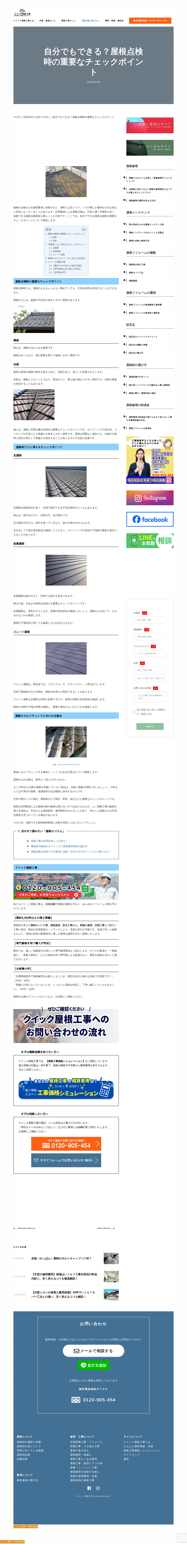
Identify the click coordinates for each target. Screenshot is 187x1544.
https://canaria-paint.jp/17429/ (69, 764)
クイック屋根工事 (56, 262)
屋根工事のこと (68, 20)
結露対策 (22, 1459)
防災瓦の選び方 (136, 353)
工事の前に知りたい (90, 20)
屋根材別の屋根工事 (82, 1480)
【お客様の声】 (60, 272)
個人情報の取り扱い (146, 709)
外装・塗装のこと (47, 20)
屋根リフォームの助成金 (140, 428)
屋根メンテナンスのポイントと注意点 (146, 232)
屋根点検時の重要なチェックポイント (66, 233)
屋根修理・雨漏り (81, 1454)
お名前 (139, 612)
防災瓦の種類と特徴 (138, 345)
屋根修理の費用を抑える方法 (142, 200)
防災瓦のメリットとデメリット (143, 336)
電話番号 (141, 629)
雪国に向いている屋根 (30, 1450)
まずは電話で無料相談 (25, 1526)
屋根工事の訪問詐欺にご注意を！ (49, 841)
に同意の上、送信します (151, 712)
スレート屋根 (59, 254)
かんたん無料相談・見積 (138, 1446)
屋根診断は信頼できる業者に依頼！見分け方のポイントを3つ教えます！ (71, 851)
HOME (17, 117)
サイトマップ (132, 1454)
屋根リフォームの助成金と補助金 (144, 313)
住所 (138, 663)
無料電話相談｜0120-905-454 (150, 20)
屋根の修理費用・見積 (83, 1476)
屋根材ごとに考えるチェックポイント (66, 244)
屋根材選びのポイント (139, 377)
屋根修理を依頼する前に (36, 117)
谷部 (55, 240)
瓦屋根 (56, 248)
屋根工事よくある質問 (83, 1459)
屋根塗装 (133, 280)
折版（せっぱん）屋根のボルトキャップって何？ (61, 1258)
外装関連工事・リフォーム (86, 1442)
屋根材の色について (29, 1446)
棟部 (55, 237)
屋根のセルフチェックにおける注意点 (66, 258)
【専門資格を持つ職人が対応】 (67, 269)
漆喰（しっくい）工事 (83, 1467)
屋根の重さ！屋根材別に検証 (142, 393)
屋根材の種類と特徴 (29, 1442)
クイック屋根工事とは (23, 20)
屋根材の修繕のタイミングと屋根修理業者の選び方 (59, 846)
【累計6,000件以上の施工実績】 (68, 265)
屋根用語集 (23, 1454)
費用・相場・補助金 (114, 20)
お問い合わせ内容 (145, 688)
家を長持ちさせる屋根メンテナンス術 (146, 224)
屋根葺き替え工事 (137, 264)
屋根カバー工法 (136, 272)
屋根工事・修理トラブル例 (86, 1463)
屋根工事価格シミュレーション (142, 1450)
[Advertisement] (66, 138)
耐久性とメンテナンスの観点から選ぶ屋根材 (149, 385)
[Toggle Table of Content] (82, 229)
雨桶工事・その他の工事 (85, 1446)
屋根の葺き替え (79, 1450)
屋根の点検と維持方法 (139, 240)
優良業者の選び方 (27, 1480)
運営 (126, 1459)
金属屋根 (57, 251)
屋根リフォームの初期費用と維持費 (145, 304)
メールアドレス (144, 646)
